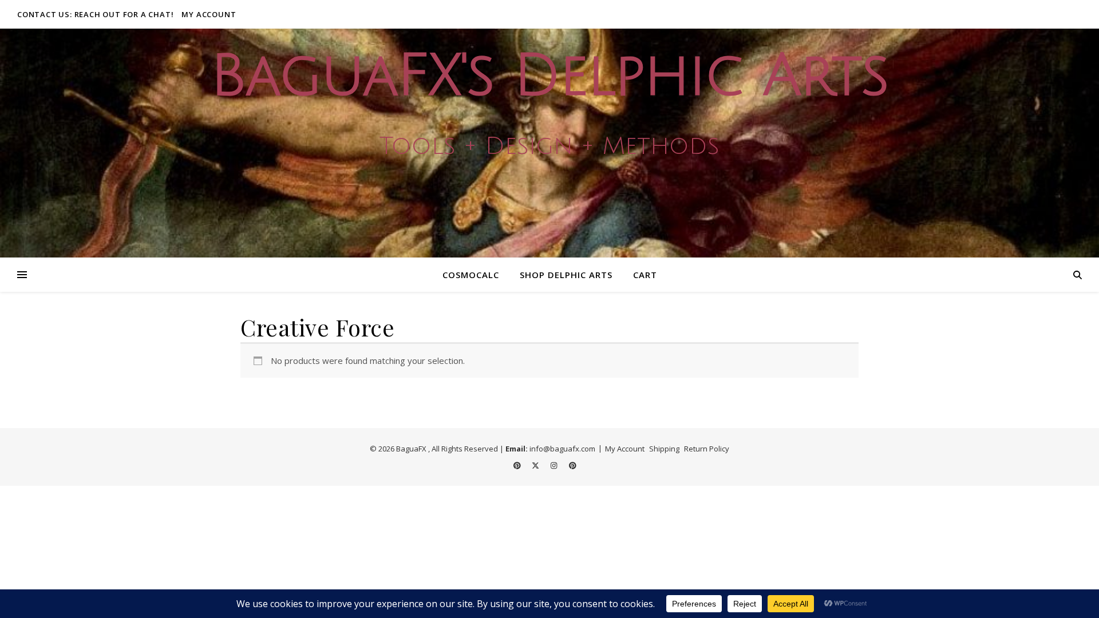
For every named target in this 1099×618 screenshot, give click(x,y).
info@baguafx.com (562, 448)
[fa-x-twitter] (536, 465)
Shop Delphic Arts (566, 274)
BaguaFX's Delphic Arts (549, 76)
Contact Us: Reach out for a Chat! (95, 14)
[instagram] (555, 465)
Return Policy (706, 448)
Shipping (664, 448)
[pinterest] (518, 465)
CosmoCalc (470, 274)
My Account (208, 14)
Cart (645, 274)
